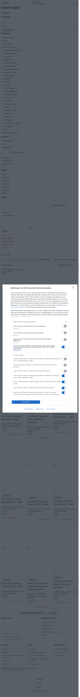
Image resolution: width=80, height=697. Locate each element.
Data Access (40, 409)
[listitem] (40, 322)
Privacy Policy (51, 409)
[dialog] (40, 348)
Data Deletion (29, 409)
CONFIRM (26, 402)
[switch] (64, 326)
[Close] (74, 288)
